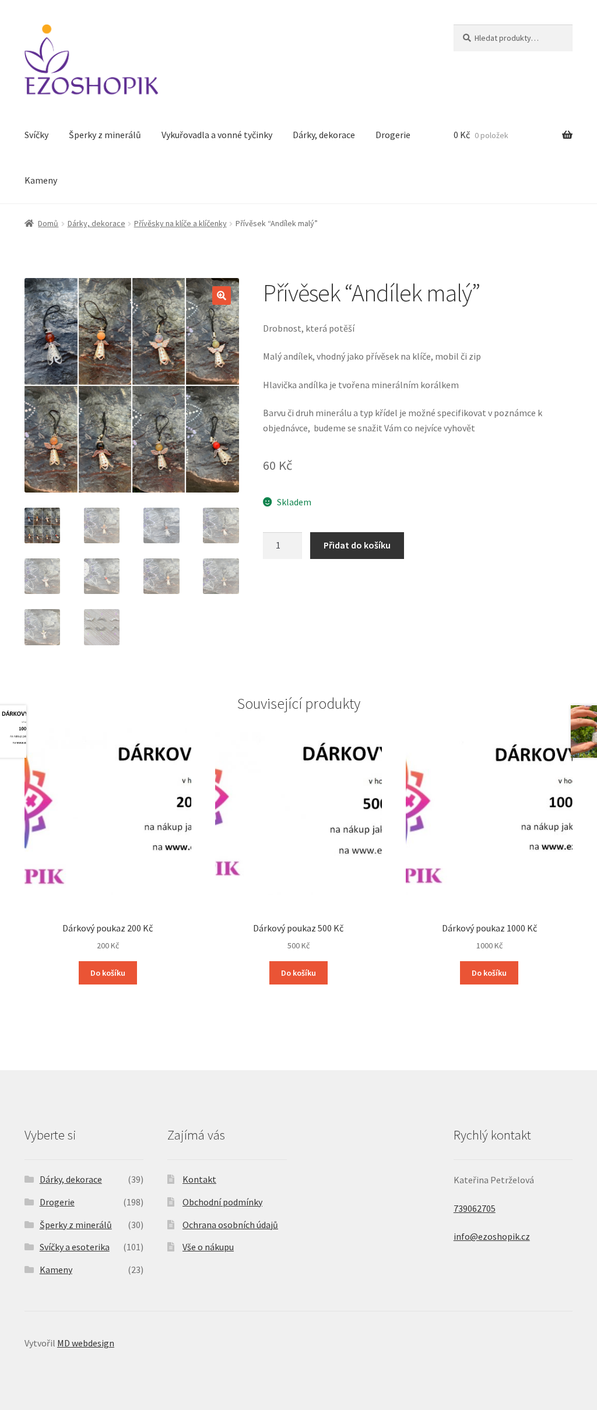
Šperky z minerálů (105, 134)
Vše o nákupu (208, 1247)
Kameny (40, 180)
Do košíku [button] (107, 973)
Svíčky (36, 134)
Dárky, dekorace (324, 134)
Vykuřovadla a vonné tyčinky (216, 134)
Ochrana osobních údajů (230, 1224)
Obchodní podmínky (222, 1202)
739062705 (475, 1208)
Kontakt (199, 1179)
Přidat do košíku (357, 545)
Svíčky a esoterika (75, 1247)
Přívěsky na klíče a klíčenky (180, 223)
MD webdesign (85, 1343)
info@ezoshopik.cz (492, 1236)
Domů (48, 223)
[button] (221, 295)
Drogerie (392, 134)
